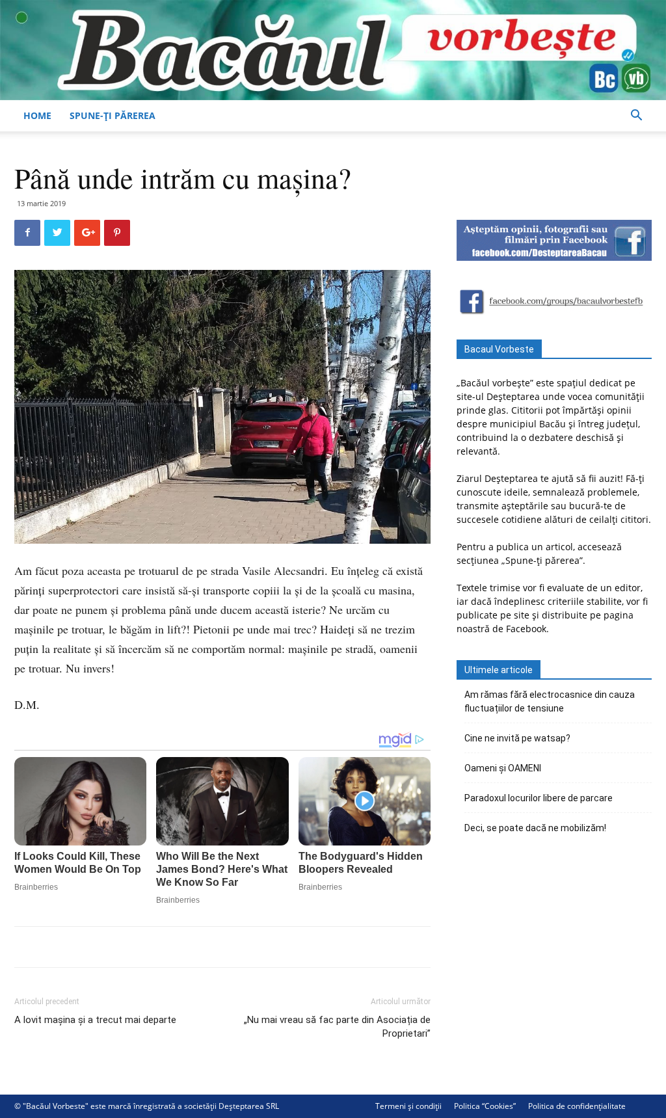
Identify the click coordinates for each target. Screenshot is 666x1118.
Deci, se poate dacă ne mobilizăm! (535, 828)
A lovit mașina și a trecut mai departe (95, 1020)
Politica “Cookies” (485, 1105)
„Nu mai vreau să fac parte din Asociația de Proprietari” (337, 1026)
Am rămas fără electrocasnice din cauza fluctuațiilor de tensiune (549, 701)
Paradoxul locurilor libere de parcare (538, 798)
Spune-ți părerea (112, 115)
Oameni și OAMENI (502, 768)
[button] (636, 117)
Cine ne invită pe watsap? (517, 738)
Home (37, 115)
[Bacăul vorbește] (333, 50)
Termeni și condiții (408, 1105)
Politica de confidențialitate (577, 1105)
